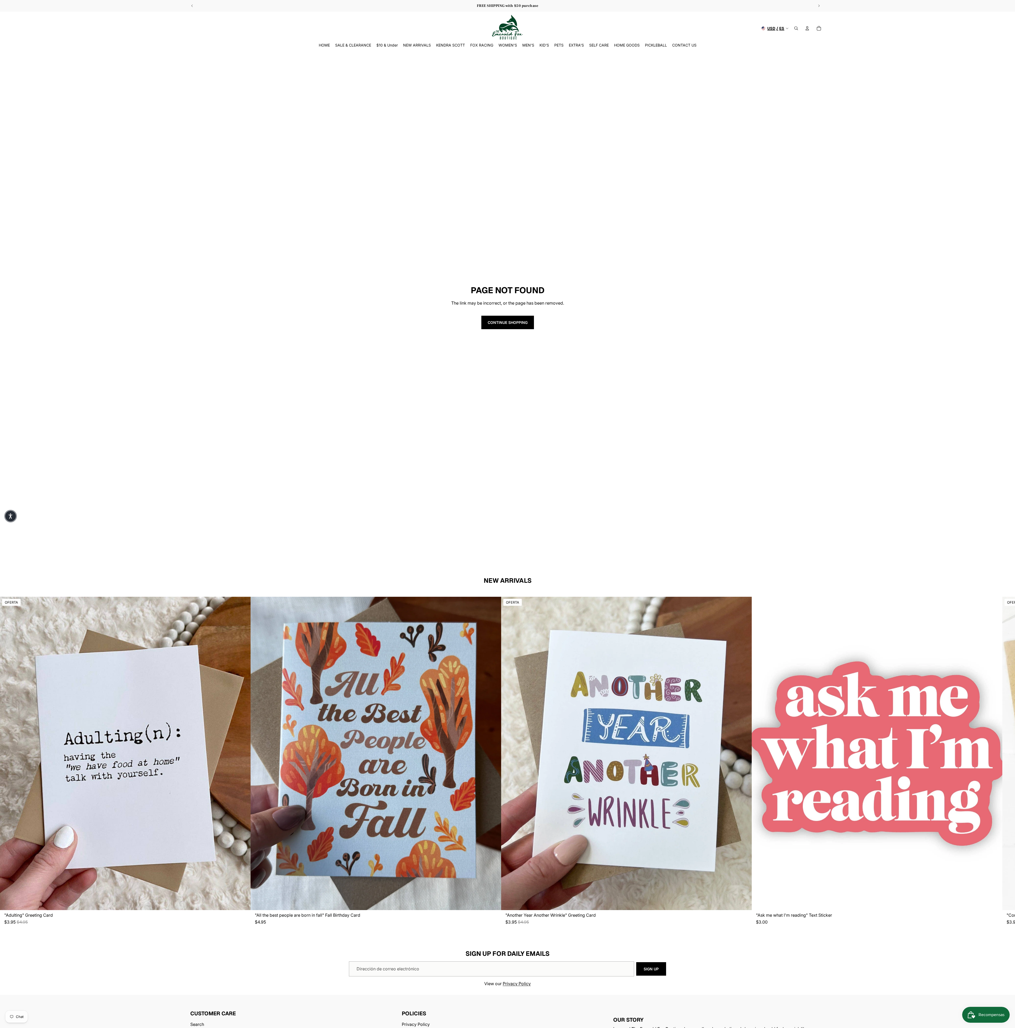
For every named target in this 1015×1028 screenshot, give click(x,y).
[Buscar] (796, 28)
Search (197, 1024)
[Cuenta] (807, 28)
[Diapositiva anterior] (192, 6)
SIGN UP (651, 969)
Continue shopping (508, 322)
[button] (10, 516)
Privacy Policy (517, 983)
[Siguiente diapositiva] (819, 6)
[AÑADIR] (242, 902)
